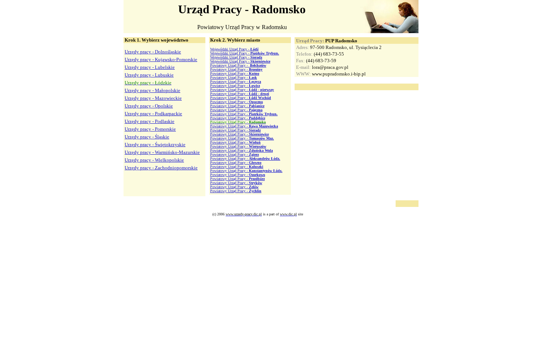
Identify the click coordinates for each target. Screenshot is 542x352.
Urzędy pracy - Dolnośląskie (153, 51)
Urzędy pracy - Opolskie (149, 106)
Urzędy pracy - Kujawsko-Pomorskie (161, 59)
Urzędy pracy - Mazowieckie (153, 98)
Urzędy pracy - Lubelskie (150, 67)
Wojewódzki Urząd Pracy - (234, 49)
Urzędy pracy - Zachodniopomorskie (161, 167)
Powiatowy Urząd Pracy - (238, 65)
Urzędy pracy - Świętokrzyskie (155, 144)
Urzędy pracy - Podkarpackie (153, 113)
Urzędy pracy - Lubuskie (149, 75)
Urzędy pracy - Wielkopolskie (154, 160)
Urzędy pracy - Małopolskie (152, 90)
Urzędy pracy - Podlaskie (149, 121)
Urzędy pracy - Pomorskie (150, 129)
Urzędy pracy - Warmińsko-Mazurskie (162, 152)
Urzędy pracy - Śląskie (147, 137)
